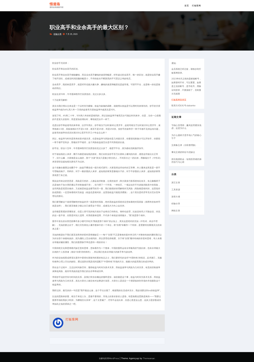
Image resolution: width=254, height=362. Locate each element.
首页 (186, 5)
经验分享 (58, 34)
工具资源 (175, 189)
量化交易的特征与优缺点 (183, 152)
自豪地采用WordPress (109, 358)
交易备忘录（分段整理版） (184, 145)
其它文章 (175, 182)
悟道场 (55, 4)
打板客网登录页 (178, 99)
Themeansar (149, 358)
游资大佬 (175, 196)
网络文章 (175, 210)
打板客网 (196, 5)
